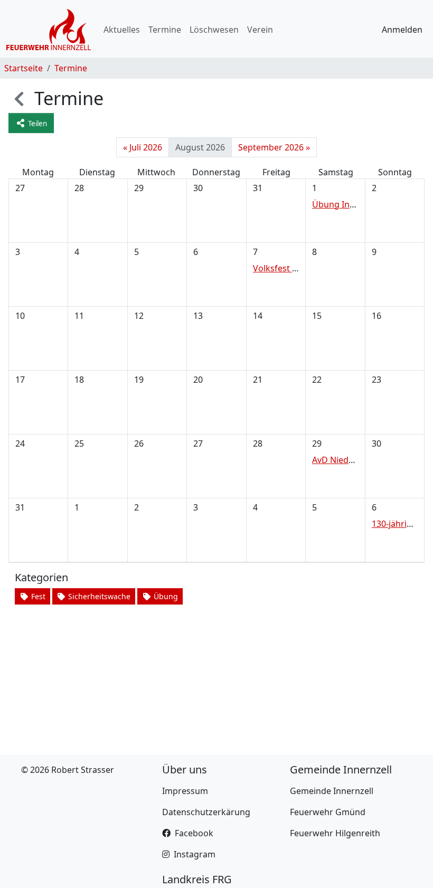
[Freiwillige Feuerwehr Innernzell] (48, 29)
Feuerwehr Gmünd (327, 812)
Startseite (23, 68)
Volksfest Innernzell (292, 268)
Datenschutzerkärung (206, 812)
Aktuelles (121, 29)
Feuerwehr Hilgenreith (335, 833)
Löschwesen (214, 29)
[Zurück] (19, 98)
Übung (165, 596)
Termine (164, 29)
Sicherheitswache (98, 596)
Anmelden (402, 29)
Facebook (194, 833)
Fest (37, 596)
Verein (260, 29)
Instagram (194, 854)
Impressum (185, 791)
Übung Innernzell (347, 204)
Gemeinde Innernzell (331, 791)
